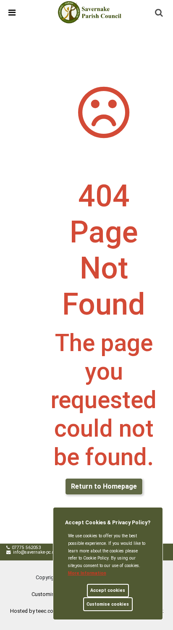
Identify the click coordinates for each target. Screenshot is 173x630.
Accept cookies (107, 590)
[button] (159, 13)
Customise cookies (107, 604)
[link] (90, 12)
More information (87, 573)
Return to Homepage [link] (104, 486)
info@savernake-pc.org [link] (35, 552)
